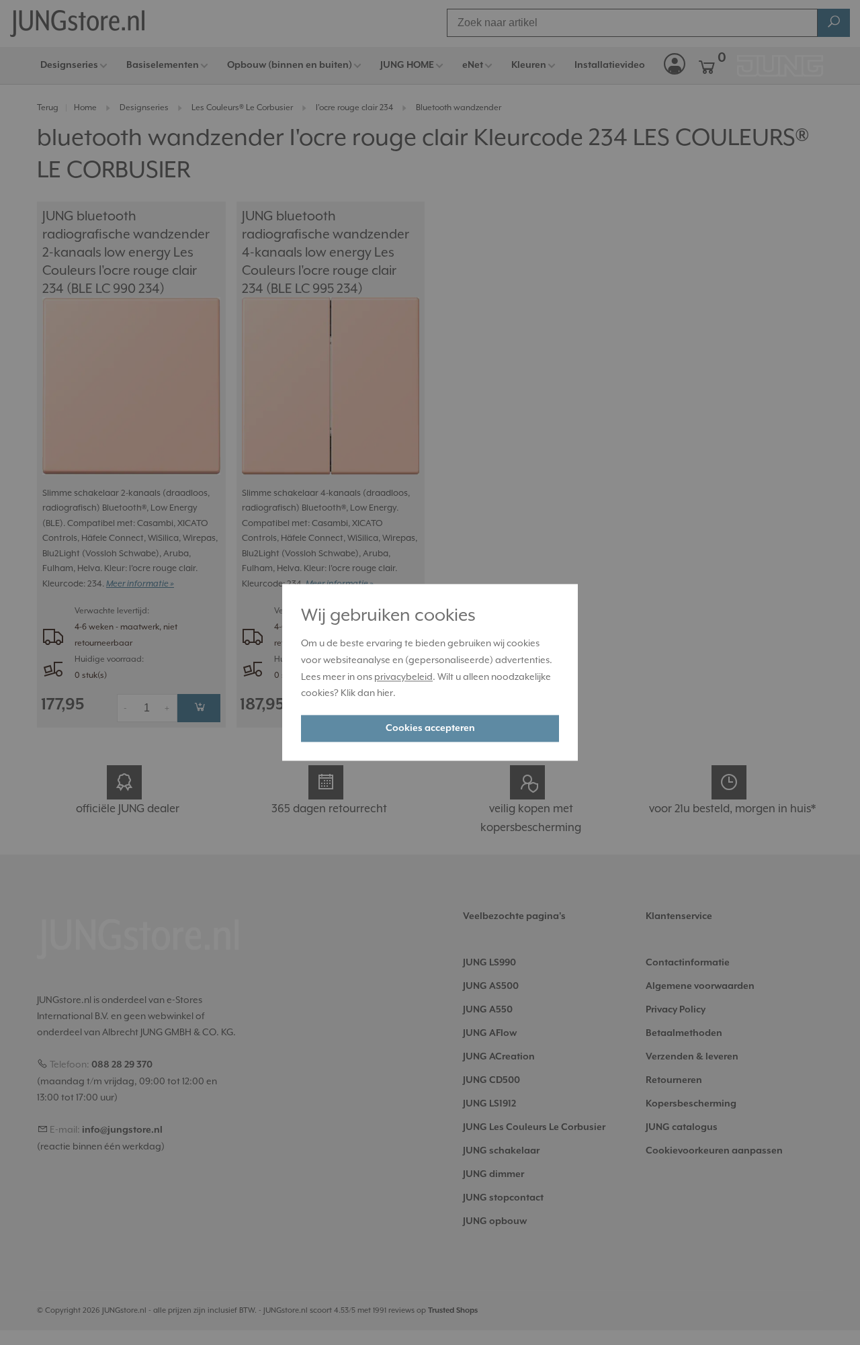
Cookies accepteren (430, 729)
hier (385, 693)
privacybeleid (403, 676)
